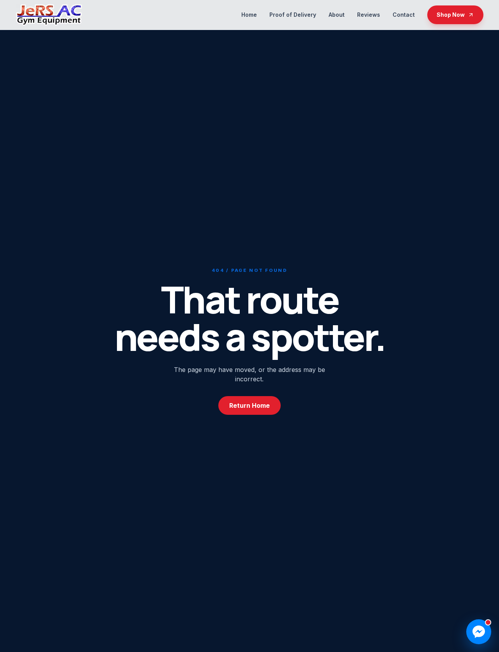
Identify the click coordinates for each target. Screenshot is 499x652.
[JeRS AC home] (49, 15)
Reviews (368, 14)
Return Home (249, 405)
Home (249, 14)
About (337, 14)
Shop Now (451, 14)
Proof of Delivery (292, 14)
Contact (404, 14)
